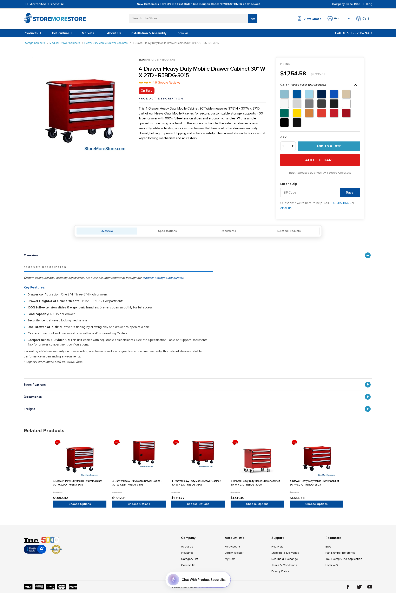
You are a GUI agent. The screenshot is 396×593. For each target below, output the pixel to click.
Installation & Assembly (148, 33)
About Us (114, 33)
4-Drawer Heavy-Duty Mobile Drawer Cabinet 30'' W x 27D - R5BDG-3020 (255, 482)
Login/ (229, 552)
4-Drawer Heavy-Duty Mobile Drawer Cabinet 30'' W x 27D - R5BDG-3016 (77, 482)
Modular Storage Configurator (163, 278)
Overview (107, 231)
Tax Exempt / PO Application (343, 559)
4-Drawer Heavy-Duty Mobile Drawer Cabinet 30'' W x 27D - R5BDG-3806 (195, 482)
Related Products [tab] (44, 431)
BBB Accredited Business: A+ (44, 4)
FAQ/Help (277, 546)
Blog (369, 4)
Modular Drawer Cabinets (65, 43)
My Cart (230, 559)
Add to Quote (329, 146)
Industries (187, 552)
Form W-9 (183, 33)
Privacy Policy (280, 571)
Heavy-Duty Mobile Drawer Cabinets (106, 43)
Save (350, 192)
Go (253, 18)
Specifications (167, 231)
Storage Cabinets (34, 43)
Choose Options (79, 504)
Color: (303, 85)
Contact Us (188, 565)
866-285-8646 (340, 203)
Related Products (289, 231)
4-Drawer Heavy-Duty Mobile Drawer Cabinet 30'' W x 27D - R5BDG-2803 (314, 482)
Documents (228, 231)
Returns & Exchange (284, 559)
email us (285, 208)
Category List (189, 559)
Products (32, 33)
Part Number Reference (340, 552)
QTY (283, 137)
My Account (232, 546)
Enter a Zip (288, 184)
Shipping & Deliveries (285, 552)
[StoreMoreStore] (55, 19)
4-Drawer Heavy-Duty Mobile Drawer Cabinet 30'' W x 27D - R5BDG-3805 (136, 482)
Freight (29, 409)
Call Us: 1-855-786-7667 (353, 33)
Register (238, 552)
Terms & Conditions (284, 565)
